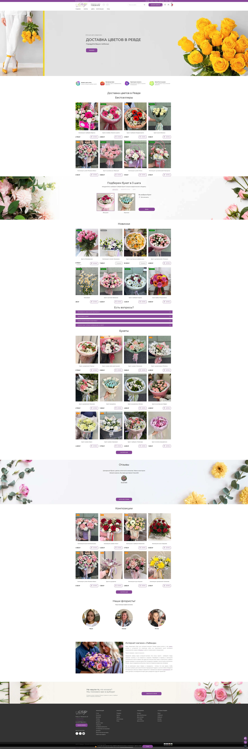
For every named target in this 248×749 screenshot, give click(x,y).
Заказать (91, 50)
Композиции (100, 9)
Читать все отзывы (124, 499)
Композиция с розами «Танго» (111, 543)
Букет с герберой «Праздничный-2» (135, 132)
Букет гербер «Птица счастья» (159, 297)
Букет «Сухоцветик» (111, 404)
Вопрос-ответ (99, 722)
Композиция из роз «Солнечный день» (87, 543)
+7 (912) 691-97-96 (95, 5)
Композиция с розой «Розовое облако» (87, 170)
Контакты (98, 715)
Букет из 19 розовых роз (87, 259)
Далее (146, 209)
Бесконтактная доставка (102, 732)
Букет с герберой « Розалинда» (135, 442)
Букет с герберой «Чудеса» (135, 297)
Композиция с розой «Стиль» (135, 170)
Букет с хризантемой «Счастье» (86, 366)
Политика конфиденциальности (126, 747)
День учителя (140, 721)
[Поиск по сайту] (144, 4)
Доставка (98, 717)
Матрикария (87, 297)
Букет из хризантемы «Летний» (135, 404)
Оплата (98, 719)
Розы (108, 9)
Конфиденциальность (101, 726)
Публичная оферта (101, 734)
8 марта (139, 713)
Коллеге (160, 721)
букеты (141, 650)
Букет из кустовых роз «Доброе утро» (135, 259)
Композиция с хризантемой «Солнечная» (159, 581)
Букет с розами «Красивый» (111, 442)
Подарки (78, 9)
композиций (166, 669)
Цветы (92, 9)
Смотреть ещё (124, 452)
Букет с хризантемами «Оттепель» (159, 366)
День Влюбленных (141, 715)
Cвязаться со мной (151, 693)
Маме (159, 713)
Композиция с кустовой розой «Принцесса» (159, 170)
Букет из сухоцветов (111, 581)
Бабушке (160, 717)
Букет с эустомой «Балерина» (111, 297)
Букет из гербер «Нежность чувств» (111, 132)
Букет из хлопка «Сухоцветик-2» (159, 442)
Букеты (86, 9)
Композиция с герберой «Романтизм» (135, 543)
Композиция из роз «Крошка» (135, 581)
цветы (170, 646)
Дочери (159, 719)
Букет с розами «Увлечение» (135, 366)
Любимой (160, 715)
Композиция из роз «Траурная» (159, 543)
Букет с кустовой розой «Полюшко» (159, 259)
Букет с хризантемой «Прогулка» (87, 404)
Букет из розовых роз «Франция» (111, 170)
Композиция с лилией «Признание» (111, 259)
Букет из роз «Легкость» (159, 132)
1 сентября (139, 719)
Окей (147, 746)
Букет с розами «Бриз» (86, 442)
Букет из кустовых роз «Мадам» (159, 404)
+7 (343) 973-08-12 (80, 720)
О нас (97, 713)
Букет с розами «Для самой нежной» (111, 366)
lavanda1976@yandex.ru (81, 722)
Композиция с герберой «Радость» (87, 132)
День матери (140, 717)
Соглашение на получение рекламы (103, 729)
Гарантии (98, 724)
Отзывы (98, 721)
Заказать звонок (82, 725)
